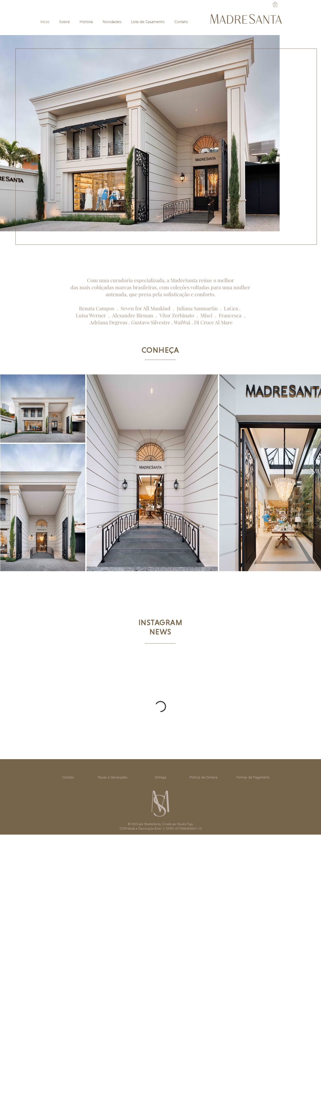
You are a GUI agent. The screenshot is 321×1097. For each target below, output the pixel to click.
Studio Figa (185, 824)
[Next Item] (312, 473)
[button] (275, 4)
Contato (68, 777)
